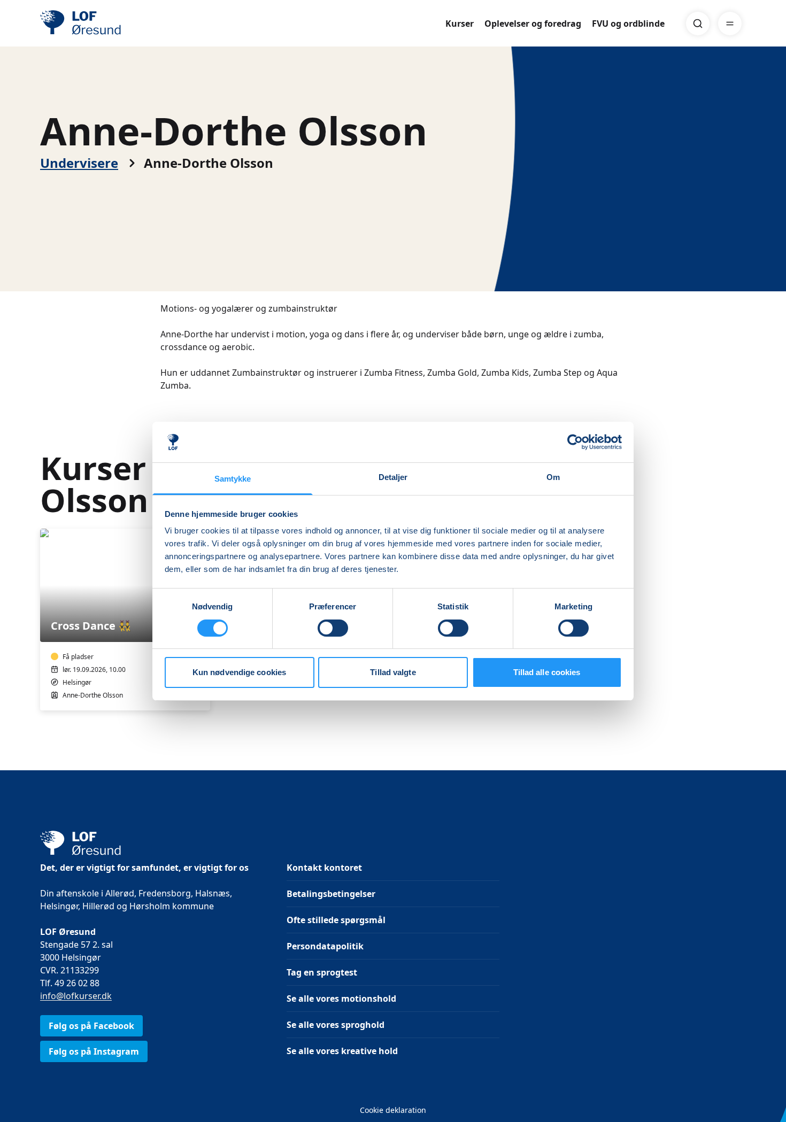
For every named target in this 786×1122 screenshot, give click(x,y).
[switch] (333, 628)
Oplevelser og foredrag (532, 23)
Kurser (459, 23)
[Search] (698, 23)
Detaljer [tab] (393, 477)
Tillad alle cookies (547, 672)
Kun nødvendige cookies (239, 672)
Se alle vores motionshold (341, 998)
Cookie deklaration (393, 1110)
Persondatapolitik (325, 946)
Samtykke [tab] (232, 478)
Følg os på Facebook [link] (91, 1026)
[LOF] (118, 23)
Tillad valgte (392, 672)
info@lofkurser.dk (76, 996)
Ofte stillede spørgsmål (336, 920)
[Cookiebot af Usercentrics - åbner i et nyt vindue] (575, 442)
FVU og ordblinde (628, 23)
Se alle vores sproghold (335, 1025)
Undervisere (79, 163)
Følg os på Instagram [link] (94, 1051)
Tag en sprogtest (322, 972)
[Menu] (730, 23)
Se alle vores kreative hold (342, 1051)
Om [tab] (553, 477)
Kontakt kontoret (324, 867)
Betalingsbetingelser (331, 894)
